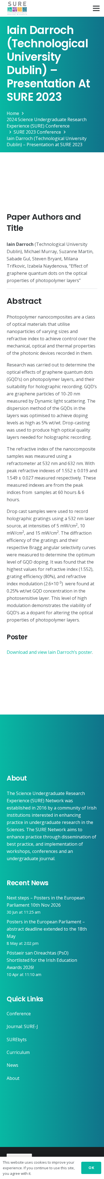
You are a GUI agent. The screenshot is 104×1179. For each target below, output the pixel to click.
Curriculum (18, 1052)
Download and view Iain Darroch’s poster (49, 652)
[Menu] (96, 8)
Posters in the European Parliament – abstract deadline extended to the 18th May (47, 929)
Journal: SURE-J (22, 1026)
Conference (19, 1014)
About (13, 1078)
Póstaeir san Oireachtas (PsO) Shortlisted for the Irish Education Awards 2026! (42, 960)
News (12, 1065)
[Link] (17, 8)
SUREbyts (17, 1039)
